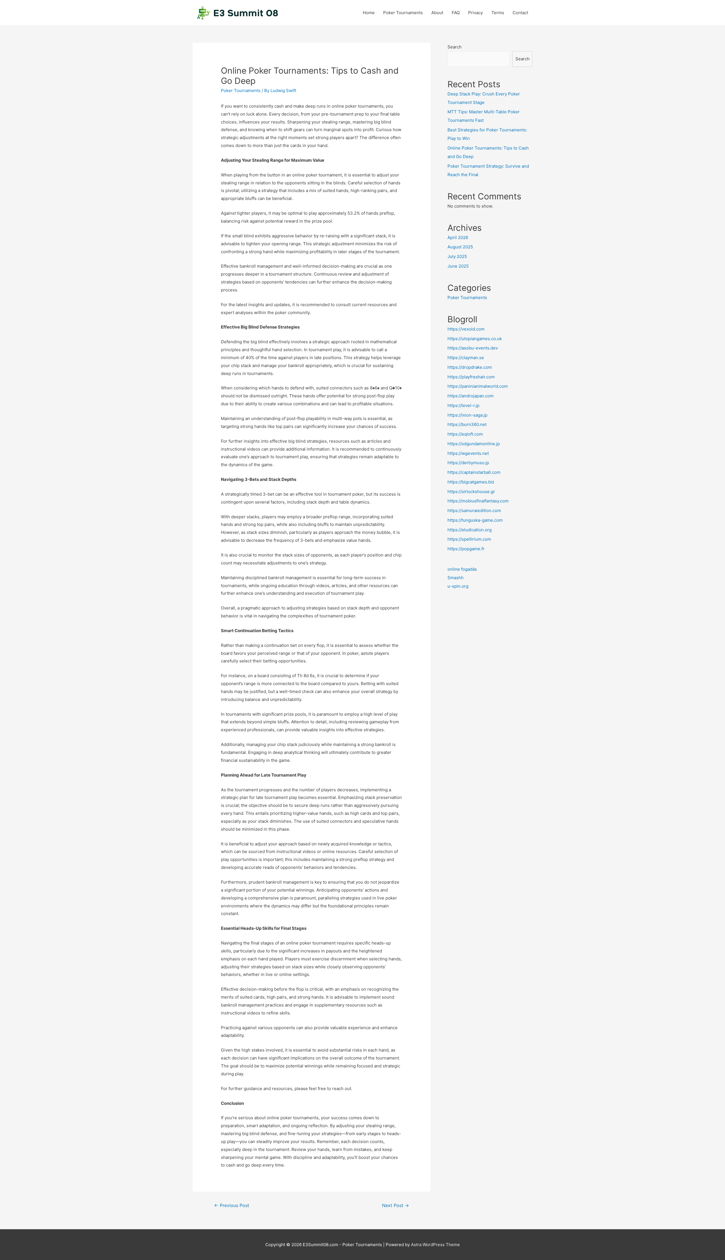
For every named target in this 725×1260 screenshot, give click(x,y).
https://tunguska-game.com (475, 520)
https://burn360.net (467, 424)
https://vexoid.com (466, 329)
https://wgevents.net (468, 453)
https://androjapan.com (470, 395)
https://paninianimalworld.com (477, 386)
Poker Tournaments (403, 12)
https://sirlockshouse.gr (471, 491)
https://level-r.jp (463, 405)
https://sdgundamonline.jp (473, 443)
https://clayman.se (465, 357)
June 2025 (458, 266)
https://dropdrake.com (469, 367)
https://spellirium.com (469, 539)
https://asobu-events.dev (472, 348)
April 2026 (457, 237)
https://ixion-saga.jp (467, 415)
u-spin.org (457, 586)
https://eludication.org (469, 529)
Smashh (455, 577)
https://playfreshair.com (471, 377)
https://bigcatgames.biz (470, 482)
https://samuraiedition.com (474, 510)
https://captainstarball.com (473, 472)
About (437, 12)
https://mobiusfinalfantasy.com (478, 501)
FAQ (456, 12)
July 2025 (457, 256)
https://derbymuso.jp (468, 462)
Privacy (475, 12)
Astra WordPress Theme (435, 1244)
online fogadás (462, 569)
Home (369, 12)
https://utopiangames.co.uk (474, 338)
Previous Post (231, 1205)
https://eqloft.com (465, 434)
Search (454, 47)
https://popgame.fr (466, 548)
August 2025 (460, 247)
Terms (497, 12)
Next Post (395, 1205)
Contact (520, 12)
